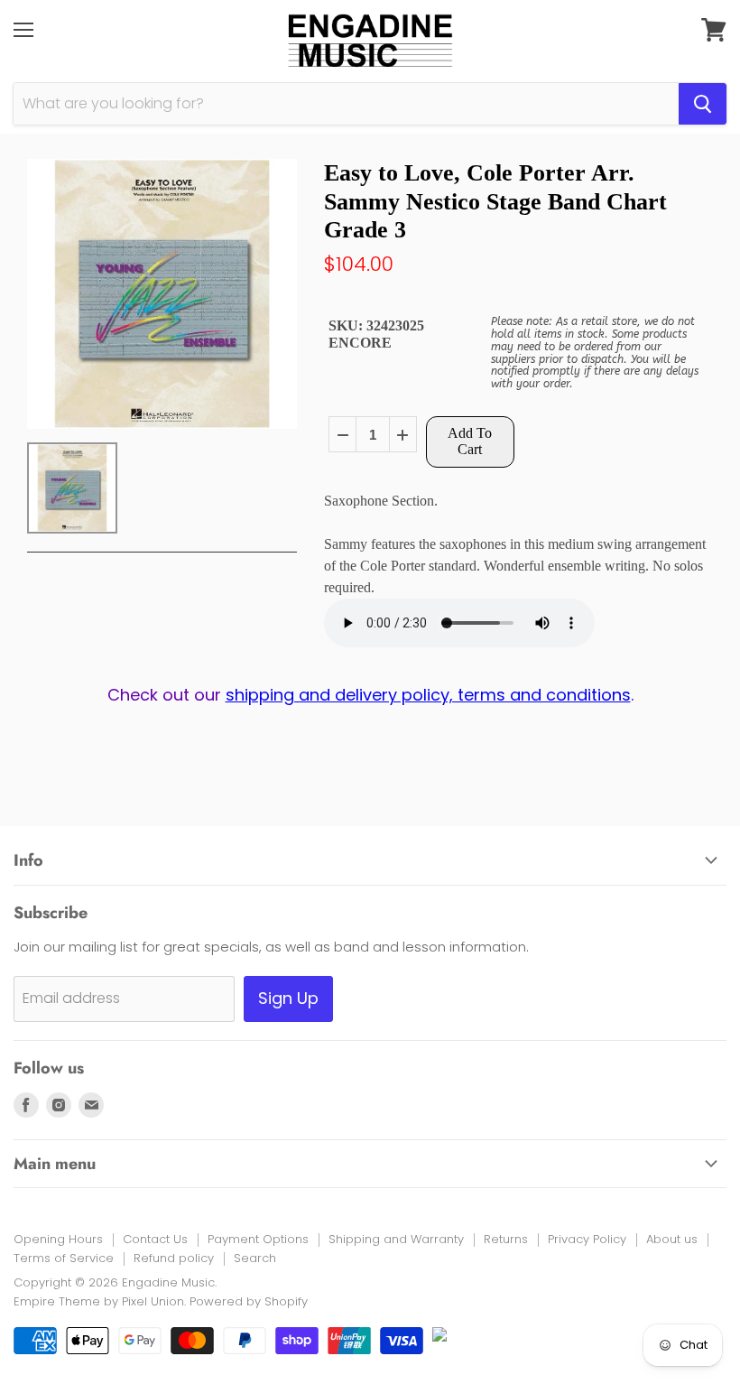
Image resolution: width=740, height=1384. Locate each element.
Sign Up (288, 998)
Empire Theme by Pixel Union (99, 1301)
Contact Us (155, 1239)
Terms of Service (64, 1258)
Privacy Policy (587, 1239)
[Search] (702, 104)
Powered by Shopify (249, 1301)
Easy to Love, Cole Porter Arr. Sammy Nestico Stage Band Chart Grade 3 (495, 201)
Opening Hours (58, 1239)
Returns (506, 1239)
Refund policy (174, 1258)
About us (672, 1239)
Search (255, 1258)
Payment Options (258, 1239)
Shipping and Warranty (396, 1239)
